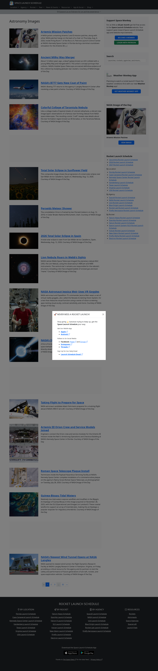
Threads (64, 347)
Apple (63, 332)
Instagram (65, 344)
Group (83, 342)
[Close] (103, 314)
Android (64, 334)
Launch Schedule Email (71, 354)
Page (72, 342)
